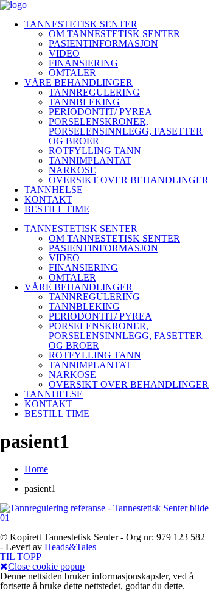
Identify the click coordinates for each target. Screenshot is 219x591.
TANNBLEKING (84, 102)
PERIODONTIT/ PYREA (100, 112)
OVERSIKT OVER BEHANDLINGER (129, 180)
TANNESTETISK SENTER (80, 24)
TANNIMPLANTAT (90, 160)
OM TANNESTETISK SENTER (114, 34)
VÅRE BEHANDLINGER (78, 82)
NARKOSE (72, 170)
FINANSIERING (83, 63)
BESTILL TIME (56, 209)
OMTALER (72, 73)
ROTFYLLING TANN (95, 150)
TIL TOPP (20, 556)
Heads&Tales (70, 547)
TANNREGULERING (94, 92)
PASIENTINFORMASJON (103, 43)
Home (36, 469)
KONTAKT (48, 199)
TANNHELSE (53, 189)
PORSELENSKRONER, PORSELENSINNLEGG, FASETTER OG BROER (126, 131)
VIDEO (64, 53)
